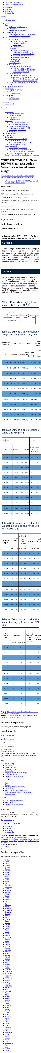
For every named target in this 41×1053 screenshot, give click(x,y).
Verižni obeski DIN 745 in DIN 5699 (24, 70)
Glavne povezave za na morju (14, 776)
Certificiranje (9, 88)
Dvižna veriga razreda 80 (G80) (23, 50)
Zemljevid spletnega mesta (18, 837)
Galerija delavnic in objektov (18, 30)
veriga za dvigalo (14, 61)
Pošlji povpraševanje (7, 820)
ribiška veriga (13, 64)
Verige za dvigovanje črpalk (21, 57)
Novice (11, 91)
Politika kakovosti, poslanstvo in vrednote (22, 34)
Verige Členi (29, 841)
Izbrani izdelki (9, 104)
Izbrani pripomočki (15, 73)
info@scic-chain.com (7, 751)
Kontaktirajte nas (14, 99)
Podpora (11, 97)
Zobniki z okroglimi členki (21, 72)
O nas (6, 783)
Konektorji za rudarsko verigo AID (24, 77)
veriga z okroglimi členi (20, 41)
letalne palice (17, 45)
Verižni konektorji (8, 739)
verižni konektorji (18, 46)
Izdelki (7, 37)
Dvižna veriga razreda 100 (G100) (23, 54)
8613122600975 (6, 750)
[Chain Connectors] (7, 735)
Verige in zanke (19, 841)
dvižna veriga (13, 48)
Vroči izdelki (5, 837)
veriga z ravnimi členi (19, 43)
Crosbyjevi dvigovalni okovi (22, 75)
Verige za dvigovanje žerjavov (29, 839)
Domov (7, 23)
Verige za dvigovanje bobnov (10, 839)
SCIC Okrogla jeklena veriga (18, 27)
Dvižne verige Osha (7, 841)
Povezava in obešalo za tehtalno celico (25, 81)
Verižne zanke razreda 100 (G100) (23, 55)
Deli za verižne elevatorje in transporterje (25, 79)
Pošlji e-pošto (5, 846)
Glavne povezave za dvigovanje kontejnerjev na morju (22, 155)
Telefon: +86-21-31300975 (13, 2)
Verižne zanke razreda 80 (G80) (23, 52)
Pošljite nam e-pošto (7, 220)
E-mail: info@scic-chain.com (14, 4)
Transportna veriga (14, 63)
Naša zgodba (13, 28)
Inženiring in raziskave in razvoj (15, 86)
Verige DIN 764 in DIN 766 (22, 68)
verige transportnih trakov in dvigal (20, 66)
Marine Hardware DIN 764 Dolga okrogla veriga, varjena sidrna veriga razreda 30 (19, 716)
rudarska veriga (13, 39)
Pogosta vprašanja (14, 93)
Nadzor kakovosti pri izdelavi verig (20, 36)
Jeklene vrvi (16, 59)
